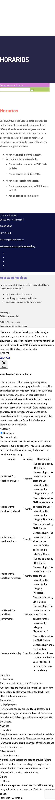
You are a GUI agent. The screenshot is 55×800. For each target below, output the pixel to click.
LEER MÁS (5, 357)
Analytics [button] (4, 725)
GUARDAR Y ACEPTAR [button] (11, 797)
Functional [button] (5, 674)
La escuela (10, 85)
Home (2, 85)
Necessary (8, 433)
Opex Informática (19, 325)
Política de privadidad (9, 316)
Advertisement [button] (7, 751)
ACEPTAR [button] (5, 353)
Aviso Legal (5, 312)
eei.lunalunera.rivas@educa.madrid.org (17, 246)
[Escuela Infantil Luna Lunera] (24, 33)
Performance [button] (6, 700)
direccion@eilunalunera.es (12, 239)
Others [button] (3, 776)
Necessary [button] (5, 428)
